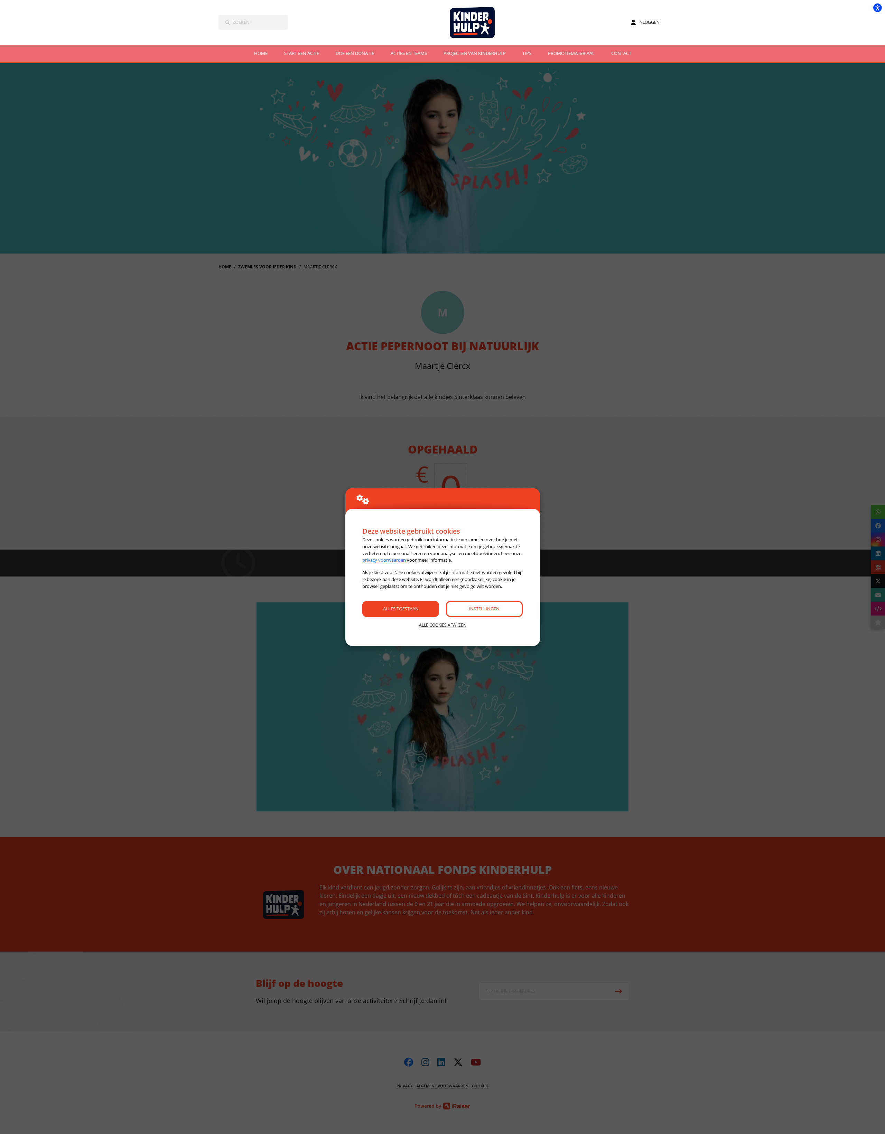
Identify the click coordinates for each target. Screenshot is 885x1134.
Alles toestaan (401, 609)
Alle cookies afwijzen (442, 625)
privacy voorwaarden (384, 560)
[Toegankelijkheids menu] (877, 7)
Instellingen (484, 609)
